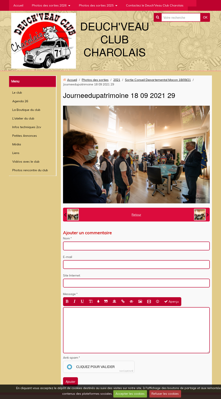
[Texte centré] (114, 301)
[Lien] (123, 301)
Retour (136, 215)
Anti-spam (70, 358)
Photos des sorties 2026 (49, 5)
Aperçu (173, 301)
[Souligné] (82, 301)
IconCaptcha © (126, 371)
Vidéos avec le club (25, 161)
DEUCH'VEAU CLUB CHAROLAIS (114, 38)
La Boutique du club (26, 110)
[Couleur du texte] (98, 301)
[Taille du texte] (90, 301)
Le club (17, 92)
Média (16, 144)
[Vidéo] (149, 301)
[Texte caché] (131, 301)
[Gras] (67, 301)
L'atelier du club (23, 118)
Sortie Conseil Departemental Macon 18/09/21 (158, 80)
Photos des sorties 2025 (96, 5)
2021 (116, 80)
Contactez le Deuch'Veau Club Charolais (154, 5)
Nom (66, 238)
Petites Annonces (24, 136)
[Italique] (74, 301)
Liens (15, 153)
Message (69, 294)
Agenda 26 (20, 101)
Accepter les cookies (130, 394)
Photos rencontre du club (30, 170)
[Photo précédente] (71, 214)
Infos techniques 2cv (26, 127)
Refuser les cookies (165, 394)
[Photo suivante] (201, 214)
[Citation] (106, 301)
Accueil (18, 5)
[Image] (140, 301)
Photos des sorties (95, 80)
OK (205, 17)
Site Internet (71, 275)
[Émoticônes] (157, 301)
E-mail (67, 257)
